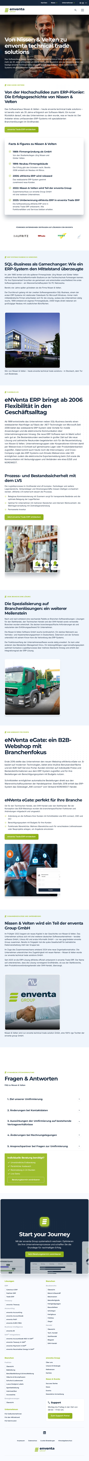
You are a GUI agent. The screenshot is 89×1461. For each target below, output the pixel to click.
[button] (53, 3)
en (86, 3)
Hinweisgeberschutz (65, 1441)
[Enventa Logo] (14, 10)
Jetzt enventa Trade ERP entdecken (24, 517)
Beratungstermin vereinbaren (26, 1180)
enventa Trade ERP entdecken (21, 129)
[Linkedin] (44, 1432)
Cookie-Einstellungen (47, 1441)
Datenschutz (32, 1441)
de (83, 3)
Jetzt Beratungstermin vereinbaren (44, 1254)
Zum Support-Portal (60, 1416)
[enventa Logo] (44, 1449)
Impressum (21, 1441)
